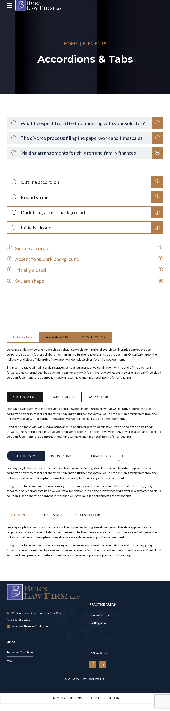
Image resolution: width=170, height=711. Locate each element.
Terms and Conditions (20, 652)
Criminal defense (99, 615)
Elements (94, 43)
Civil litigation (97, 623)
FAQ (9, 660)
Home (71, 43)
